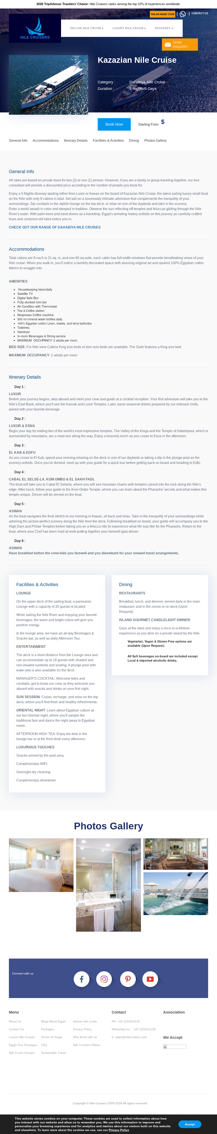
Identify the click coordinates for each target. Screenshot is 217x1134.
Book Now (114, 124)
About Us (15, 1021)
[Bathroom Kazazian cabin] (108, 885)
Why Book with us (85, 1037)
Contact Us (16, 1029)
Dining (134, 140)
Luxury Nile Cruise (128, 28)
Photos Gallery (155, 140)
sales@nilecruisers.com (131, 1037)
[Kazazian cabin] (41, 865)
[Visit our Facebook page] (84, 981)
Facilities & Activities (108, 140)
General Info (18, 140)
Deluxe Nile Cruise (85, 28)
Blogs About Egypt (53, 1021)
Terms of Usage (51, 1037)
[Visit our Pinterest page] (129, 981)
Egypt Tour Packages (23, 1045)
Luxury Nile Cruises (22, 1037)
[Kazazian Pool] (175, 893)
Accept (190, 1124)
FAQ (44, 1045)
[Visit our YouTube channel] (153, 981)
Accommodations (46, 140)
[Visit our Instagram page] (106, 981)
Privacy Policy (119, 1130)
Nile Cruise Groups (21, 1052)
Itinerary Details (76, 140)
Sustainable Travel (53, 1052)
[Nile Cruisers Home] (35, 28)
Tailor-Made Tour (162, 14)
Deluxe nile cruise (85, 1021)
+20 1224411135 (128, 1021)
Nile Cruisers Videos (86, 1045)
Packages (163, 28)
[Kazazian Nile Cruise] (175, 854)
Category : (106, 82)
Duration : (106, 89)
